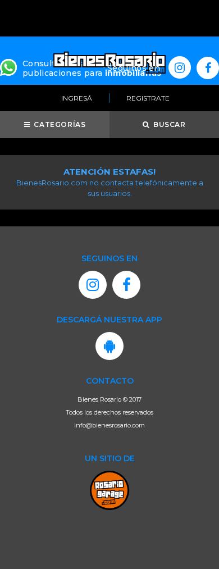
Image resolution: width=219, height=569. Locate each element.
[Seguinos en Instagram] (179, 67)
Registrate (148, 98)
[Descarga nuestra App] (109, 346)
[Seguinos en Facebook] (208, 68)
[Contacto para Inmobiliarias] (8, 66)
